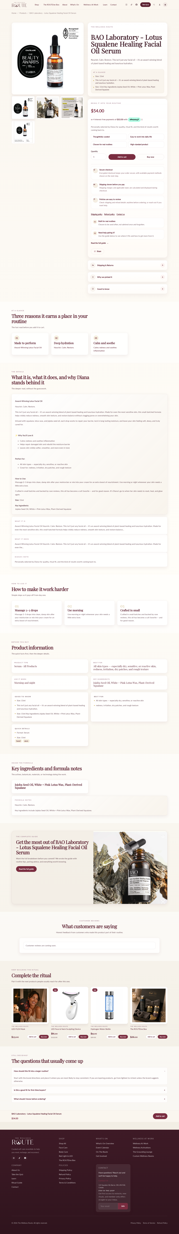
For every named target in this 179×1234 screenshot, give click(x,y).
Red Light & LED (66, 1156)
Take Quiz (145, 4)
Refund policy (109, 214)
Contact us (121, 214)
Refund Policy (65, 1174)
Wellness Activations (142, 1147)
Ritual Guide (17, 1182)
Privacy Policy (65, 1178)
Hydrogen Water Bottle (101, 1029)
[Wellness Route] (19, 4)
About (64, 5)
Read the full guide (98, 243)
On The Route (102, 1152)
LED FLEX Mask (18, 1029)
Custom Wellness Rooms (143, 1156)
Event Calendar (102, 1147)
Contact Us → (105, 1180)
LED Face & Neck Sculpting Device (66, 1029)
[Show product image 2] (47, 107)
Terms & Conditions (67, 1182)
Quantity (94, 151)
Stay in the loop (107, 1191)
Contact (113, 5)
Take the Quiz (17, 1174)
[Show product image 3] (72, 107)
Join (123, 1206)
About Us (16, 1170)
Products (23, 13)
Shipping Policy (65, 1170)
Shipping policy (96, 214)
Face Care (63, 1147)
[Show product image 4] (23, 132)
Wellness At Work (140, 1143)
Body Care (63, 1152)
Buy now (150, 157)
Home (14, 13)
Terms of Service (149, 1223)
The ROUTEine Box (51, 5)
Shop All (62, 1143)
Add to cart (122, 157)
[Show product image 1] (23, 107)
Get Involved (101, 1156)
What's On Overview (105, 1143)
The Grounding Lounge (142, 1152)
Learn (105, 5)
